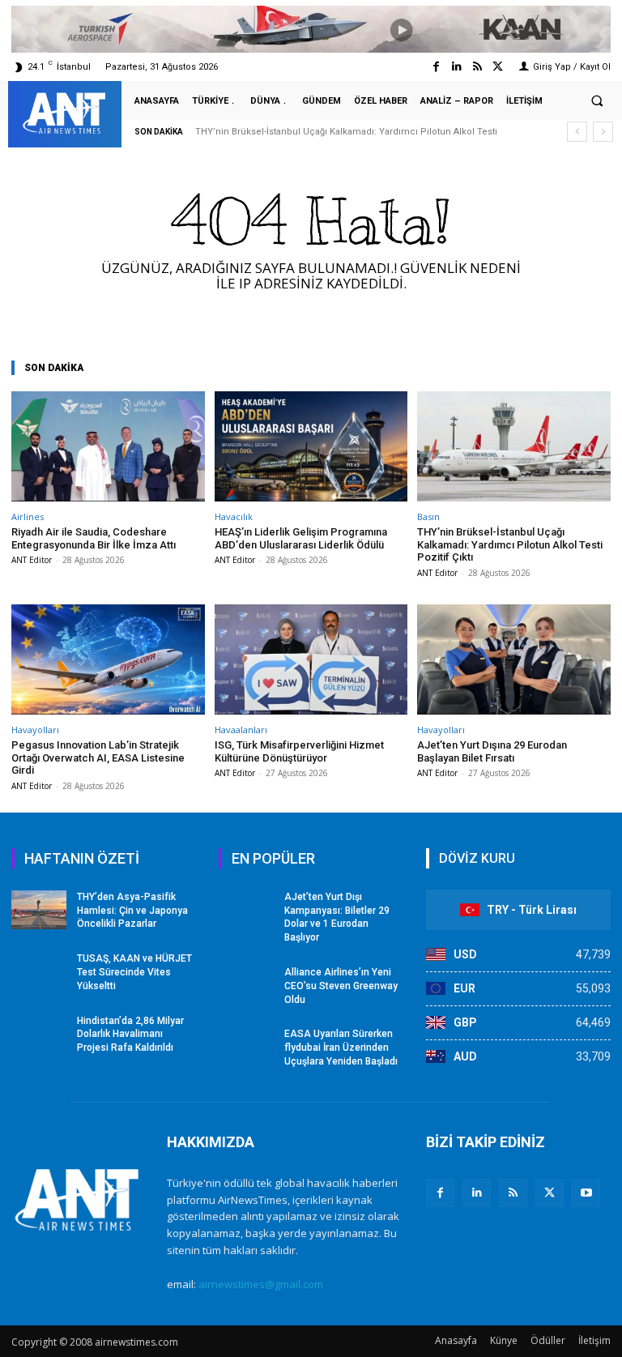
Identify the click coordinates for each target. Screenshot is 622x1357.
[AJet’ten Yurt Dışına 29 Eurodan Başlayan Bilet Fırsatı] (514, 659)
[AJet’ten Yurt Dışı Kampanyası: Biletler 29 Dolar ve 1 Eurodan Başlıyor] (246, 909)
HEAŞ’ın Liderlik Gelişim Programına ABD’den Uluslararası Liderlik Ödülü (301, 538)
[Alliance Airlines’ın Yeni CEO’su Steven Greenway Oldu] (246, 985)
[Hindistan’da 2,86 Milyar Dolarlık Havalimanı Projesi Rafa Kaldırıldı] (38, 1033)
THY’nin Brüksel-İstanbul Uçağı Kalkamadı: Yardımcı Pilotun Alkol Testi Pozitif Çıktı (510, 544)
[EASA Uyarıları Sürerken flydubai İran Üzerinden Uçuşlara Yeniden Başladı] (246, 1046)
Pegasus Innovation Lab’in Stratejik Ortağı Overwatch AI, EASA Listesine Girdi (98, 757)
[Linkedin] (456, 67)
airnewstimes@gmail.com (260, 1284)
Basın (428, 516)
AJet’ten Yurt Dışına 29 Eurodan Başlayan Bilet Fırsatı (492, 751)
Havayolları (35, 729)
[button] (597, 101)
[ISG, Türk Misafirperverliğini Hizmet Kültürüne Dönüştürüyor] (311, 659)
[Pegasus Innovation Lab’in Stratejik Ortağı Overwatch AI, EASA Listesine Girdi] (108, 659)
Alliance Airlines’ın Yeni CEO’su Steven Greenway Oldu (341, 986)
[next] (603, 132)
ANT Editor (31, 559)
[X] (549, 1193)
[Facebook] (436, 67)
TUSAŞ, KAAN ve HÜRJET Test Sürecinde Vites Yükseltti (134, 972)
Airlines (27, 516)
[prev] (577, 132)
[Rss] (477, 67)
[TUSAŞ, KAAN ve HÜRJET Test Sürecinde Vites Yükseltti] (38, 971)
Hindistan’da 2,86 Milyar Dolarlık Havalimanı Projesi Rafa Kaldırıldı (130, 1034)
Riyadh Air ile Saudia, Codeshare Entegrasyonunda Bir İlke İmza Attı (93, 538)
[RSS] (513, 1193)
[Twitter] (498, 67)
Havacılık (234, 516)
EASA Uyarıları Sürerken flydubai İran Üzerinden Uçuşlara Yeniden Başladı (341, 1047)
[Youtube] (586, 1193)
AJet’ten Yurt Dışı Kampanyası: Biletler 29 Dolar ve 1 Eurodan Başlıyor (337, 917)
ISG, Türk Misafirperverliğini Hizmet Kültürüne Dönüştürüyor (299, 751)
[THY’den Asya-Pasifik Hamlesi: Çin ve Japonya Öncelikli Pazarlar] (38, 909)
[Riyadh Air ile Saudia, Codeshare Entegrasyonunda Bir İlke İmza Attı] (108, 446)
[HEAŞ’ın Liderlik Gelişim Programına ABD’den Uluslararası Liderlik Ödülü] (311, 446)
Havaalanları (241, 729)
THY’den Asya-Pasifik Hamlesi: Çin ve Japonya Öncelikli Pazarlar (132, 910)
